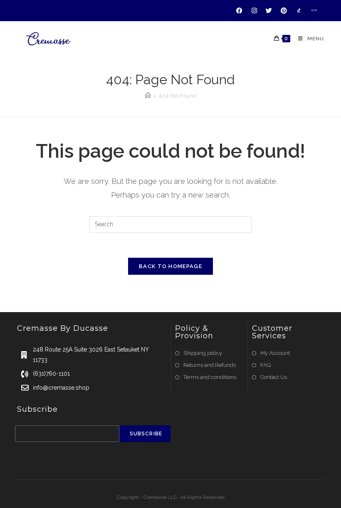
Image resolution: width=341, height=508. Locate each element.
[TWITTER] (269, 10)
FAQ (265, 365)
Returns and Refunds (209, 365)
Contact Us (273, 377)
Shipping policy (202, 353)
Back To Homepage (170, 266)
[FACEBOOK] (239, 10)
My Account (275, 353)
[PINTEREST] (284, 10)
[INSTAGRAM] (254, 10)
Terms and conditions (209, 377)
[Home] (148, 96)
